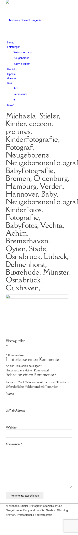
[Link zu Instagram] (8, 524)
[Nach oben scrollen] (1, 533)
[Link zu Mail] (8, 519)
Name (10, 394)
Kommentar (14, 444)
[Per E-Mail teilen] (11, 346)
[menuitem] (39, 42)
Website (11, 427)
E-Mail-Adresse (15, 410)
